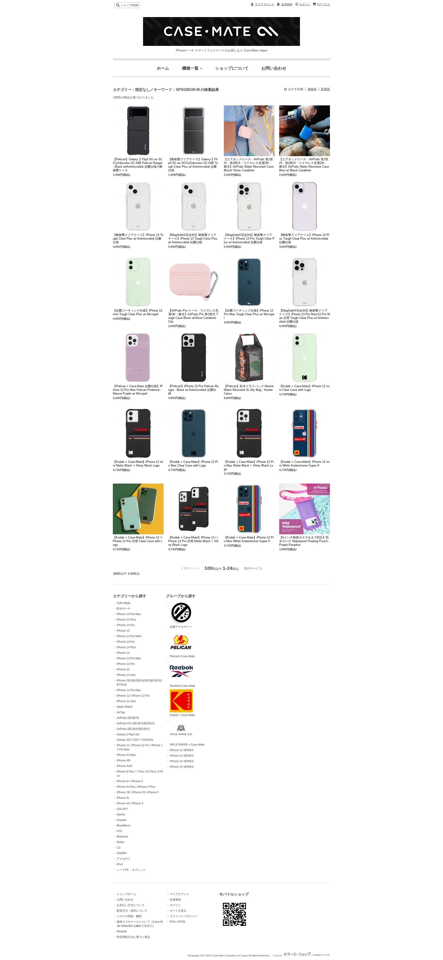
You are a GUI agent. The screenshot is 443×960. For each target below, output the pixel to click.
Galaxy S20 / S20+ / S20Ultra (135, 739)
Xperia (121, 814)
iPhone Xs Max (126, 755)
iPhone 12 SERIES (182, 750)
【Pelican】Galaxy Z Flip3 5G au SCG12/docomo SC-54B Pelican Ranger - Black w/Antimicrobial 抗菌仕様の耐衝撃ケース (137, 165)
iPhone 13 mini (126, 675)
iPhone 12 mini (126, 701)
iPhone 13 (123, 669)
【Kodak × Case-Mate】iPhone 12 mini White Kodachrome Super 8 (304, 463)
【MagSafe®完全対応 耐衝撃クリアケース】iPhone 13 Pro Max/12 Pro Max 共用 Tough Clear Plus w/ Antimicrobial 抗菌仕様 (304, 316)
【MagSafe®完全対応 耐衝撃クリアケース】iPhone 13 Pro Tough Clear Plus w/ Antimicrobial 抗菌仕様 (249, 238)
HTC (120, 831)
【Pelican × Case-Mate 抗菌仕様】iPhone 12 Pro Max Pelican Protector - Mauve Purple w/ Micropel (138, 389)
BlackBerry (123, 825)
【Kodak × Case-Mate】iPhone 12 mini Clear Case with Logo (304, 388)
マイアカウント (264, 4)
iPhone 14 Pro (126, 641)
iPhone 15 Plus (126, 619)
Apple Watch (125, 706)
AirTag (121, 712)
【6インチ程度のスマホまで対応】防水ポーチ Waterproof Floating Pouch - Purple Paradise (304, 541)
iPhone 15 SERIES (182, 766)
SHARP (121, 853)
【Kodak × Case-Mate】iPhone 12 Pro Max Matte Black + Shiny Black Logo (249, 465)
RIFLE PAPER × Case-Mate (187, 744)
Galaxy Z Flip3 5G (128, 734)
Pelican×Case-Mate (182, 656)
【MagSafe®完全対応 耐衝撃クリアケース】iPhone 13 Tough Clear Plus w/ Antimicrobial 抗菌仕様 (192, 238)
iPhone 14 (123, 652)
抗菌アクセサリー (181, 626)
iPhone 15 (123, 630)
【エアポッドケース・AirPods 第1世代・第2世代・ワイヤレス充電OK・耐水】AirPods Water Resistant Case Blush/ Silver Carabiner (249, 165)
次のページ (251, 568)
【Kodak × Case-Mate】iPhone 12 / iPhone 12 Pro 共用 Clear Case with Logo (137, 541)
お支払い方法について (130, 905)
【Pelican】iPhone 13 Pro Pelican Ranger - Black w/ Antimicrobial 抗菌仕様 (193, 389)
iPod (120, 864)
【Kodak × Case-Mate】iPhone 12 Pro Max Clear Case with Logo (193, 463)
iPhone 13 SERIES (182, 755)
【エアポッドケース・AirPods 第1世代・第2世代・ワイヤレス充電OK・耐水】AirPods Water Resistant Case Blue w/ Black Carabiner (304, 165)
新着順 (325, 89)
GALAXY (122, 809)
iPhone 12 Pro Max (129, 690)
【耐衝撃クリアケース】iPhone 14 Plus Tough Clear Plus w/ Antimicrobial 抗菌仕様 (304, 238)
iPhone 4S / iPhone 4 (130, 803)
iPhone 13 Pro (126, 664)
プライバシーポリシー (184, 916)
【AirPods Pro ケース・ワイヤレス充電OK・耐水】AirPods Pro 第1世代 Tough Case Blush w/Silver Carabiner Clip (193, 316)
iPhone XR (123, 760)
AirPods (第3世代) (128, 717)
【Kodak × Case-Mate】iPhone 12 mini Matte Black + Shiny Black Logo (138, 463)
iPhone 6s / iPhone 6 (130, 781)
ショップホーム (126, 894)
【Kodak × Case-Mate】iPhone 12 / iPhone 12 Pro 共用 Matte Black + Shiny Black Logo (193, 541)
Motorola (122, 836)
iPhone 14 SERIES (182, 761)
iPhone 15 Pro (126, 625)
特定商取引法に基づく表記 (133, 937)
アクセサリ (124, 858)
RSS (173, 921)
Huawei (121, 820)
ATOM (181, 921)
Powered (278, 955)
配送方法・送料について (132, 910)
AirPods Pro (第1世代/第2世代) (136, 723)
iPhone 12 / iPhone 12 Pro (133, 695)
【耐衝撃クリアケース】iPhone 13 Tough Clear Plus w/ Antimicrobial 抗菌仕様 (138, 238)
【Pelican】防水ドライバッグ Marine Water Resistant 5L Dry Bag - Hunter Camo (249, 389)
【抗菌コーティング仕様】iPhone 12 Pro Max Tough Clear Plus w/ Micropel (249, 314)
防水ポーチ (124, 608)
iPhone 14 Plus (126, 647)
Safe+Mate (123, 603)
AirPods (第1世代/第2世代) (133, 729)
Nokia (120, 842)
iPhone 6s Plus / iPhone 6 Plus (136, 786)
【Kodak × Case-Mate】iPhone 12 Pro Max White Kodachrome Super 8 (249, 539)
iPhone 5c (123, 798)
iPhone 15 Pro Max (129, 614)
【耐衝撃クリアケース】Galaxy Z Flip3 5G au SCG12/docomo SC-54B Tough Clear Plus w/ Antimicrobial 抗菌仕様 (193, 165)
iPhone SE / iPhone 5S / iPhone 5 (138, 792)
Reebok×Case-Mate (182, 685)
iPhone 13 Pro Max (129, 658)
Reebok (122, 931)
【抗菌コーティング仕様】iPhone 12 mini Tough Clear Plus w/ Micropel (137, 312)
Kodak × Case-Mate (182, 715)
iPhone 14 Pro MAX (129, 636)
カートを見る (178, 910)
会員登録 (286, 4)
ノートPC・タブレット (131, 869)
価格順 (312, 89)
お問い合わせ (125, 899)
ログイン (304, 4)
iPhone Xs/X (124, 766)
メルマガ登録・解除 (129, 916)
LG (118, 847)
